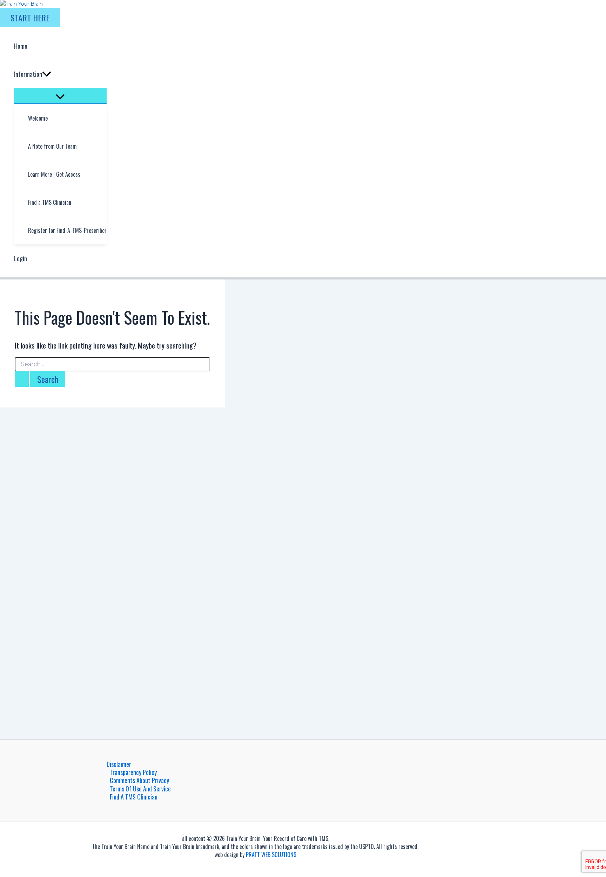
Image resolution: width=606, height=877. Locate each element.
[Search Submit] (22, 379)
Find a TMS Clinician (133, 797)
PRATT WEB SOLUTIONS (271, 854)
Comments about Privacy (139, 780)
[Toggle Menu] (60, 95)
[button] (30, 17)
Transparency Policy (133, 772)
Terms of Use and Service (140, 789)
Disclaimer (119, 764)
